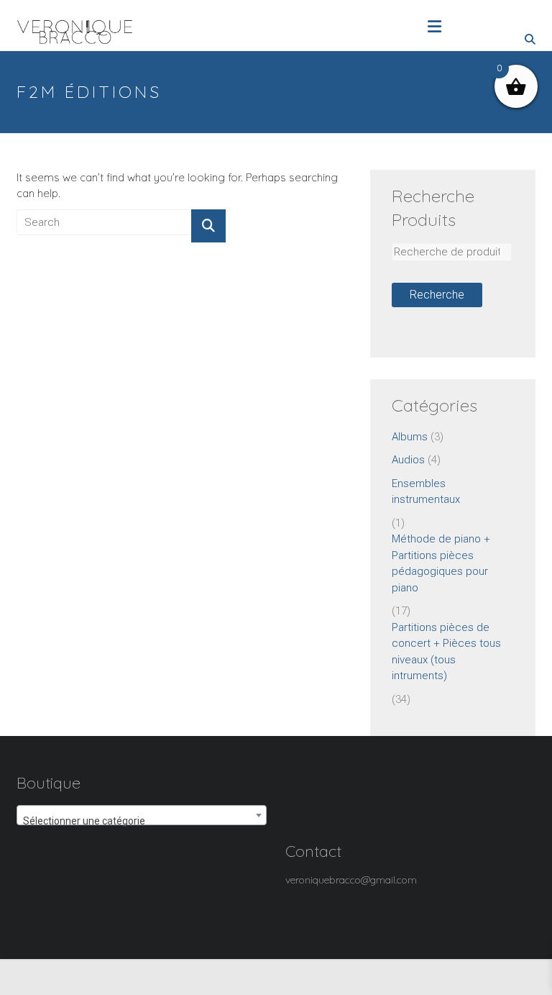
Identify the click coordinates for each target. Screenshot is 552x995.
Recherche (437, 294)
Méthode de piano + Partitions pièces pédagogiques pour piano (441, 563)
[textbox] (141, 821)
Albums (410, 436)
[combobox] (142, 815)
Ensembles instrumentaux (426, 491)
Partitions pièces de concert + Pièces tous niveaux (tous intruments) (446, 652)
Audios (408, 459)
